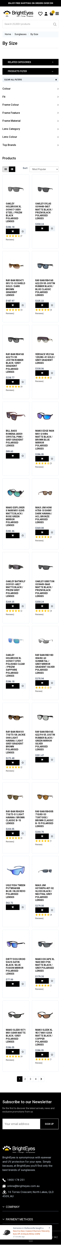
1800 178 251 (16, 1179)
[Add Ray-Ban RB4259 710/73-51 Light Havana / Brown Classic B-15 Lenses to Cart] (13, 833)
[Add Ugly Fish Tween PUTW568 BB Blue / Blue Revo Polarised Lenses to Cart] (13, 907)
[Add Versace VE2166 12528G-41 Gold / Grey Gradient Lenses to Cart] (42, 373)
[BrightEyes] (18, 13)
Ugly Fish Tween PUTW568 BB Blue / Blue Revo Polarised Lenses (15, 891)
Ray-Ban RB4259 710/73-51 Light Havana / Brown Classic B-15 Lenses (15, 817)
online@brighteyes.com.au (23, 1186)
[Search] (55, 24)
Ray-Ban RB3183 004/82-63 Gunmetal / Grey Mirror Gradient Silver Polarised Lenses (45, 664)
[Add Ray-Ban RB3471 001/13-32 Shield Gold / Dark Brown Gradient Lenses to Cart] (13, 305)
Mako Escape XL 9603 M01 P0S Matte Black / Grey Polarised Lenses (44, 965)
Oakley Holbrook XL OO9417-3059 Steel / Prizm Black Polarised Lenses (14, 212)
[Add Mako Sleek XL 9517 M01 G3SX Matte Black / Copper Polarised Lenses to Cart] (42, 1054)
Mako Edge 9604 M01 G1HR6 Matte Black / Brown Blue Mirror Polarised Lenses (44, 440)
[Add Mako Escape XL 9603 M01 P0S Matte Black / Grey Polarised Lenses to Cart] (42, 981)
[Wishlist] (40, 13)
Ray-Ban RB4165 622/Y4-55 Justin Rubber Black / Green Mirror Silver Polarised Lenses (45, 740)
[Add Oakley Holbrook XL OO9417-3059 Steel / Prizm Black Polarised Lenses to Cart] (13, 231)
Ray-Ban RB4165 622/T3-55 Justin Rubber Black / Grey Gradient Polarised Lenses (15, 363)
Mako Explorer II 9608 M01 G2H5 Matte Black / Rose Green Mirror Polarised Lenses (15, 516)
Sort (25, 168)
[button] (30, 62)
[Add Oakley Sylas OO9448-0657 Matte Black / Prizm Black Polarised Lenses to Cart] (42, 228)
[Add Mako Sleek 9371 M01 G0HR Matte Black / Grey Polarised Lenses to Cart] (13, 1052)
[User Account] (46, 13)
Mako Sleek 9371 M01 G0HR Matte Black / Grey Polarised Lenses (16, 1036)
